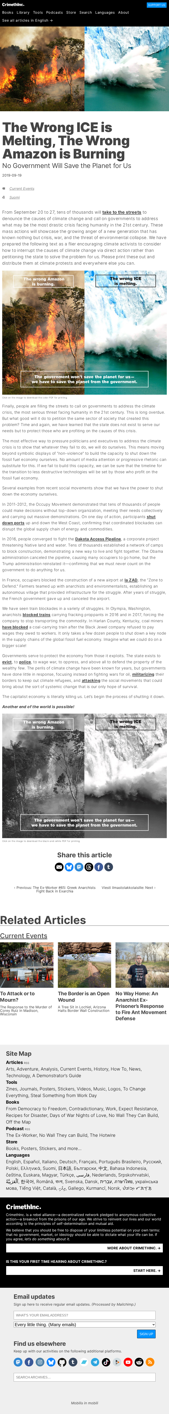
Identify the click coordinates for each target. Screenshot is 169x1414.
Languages (105, 12)
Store (71, 12)
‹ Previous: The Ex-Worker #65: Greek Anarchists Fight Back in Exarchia (55, 889)
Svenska (74, 1181)
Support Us (156, 5)
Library (23, 12)
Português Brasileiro (120, 1161)
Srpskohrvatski (133, 1175)
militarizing (143, 674)
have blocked (15, 627)
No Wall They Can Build (133, 1115)
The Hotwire (103, 1135)
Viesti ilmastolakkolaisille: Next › (129, 887)
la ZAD (131, 580)
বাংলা (58, 1181)
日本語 (64, 1168)
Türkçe (67, 1175)
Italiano (49, 1161)
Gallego (76, 1188)
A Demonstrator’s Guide (56, 1075)
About (123, 12)
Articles (14, 1062)
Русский (152, 1161)
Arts (10, 1069)
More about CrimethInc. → (134, 1248)
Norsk (114, 1188)
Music (99, 1089)
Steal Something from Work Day (64, 1095)
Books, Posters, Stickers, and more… (44, 1148)
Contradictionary (86, 1108)
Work (111, 1108)
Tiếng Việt (29, 1188)
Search (85, 12)
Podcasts (54, 12)
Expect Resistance (138, 1108)
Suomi (14, 197)
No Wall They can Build (63, 1135)
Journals (28, 1089)
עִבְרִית (106, 1181)
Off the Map (18, 1122)
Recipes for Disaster (26, 1115)
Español (31, 1161)
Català (49, 1188)
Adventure (27, 1069)
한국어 (27, 1181)
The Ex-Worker (21, 1135)
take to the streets (121, 212)
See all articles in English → (27, 20)
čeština (13, 1175)
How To (119, 1069)
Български (85, 1168)
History (101, 1069)
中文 (103, 1168)
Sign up (146, 1334)
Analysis (49, 1069)
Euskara (31, 1175)
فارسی (83, 1175)
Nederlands (104, 1175)
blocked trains (37, 614)
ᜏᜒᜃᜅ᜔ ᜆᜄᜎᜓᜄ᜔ (137, 1188)
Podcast (15, 1128)
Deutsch (68, 1161)
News (135, 1069)
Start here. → (147, 1270)
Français (87, 1161)
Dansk (91, 1181)
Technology (18, 1075)
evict (7, 662)
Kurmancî (95, 1188)
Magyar (49, 1175)
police (25, 662)
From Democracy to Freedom (36, 1108)
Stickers (66, 1089)
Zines (11, 1089)
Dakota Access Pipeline (98, 539)
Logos (114, 1089)
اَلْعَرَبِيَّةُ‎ (12, 1181)
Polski (12, 1168)
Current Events (21, 188)
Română (44, 1181)
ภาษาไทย (123, 1181)
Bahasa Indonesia (128, 1168)
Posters (47, 1089)
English (13, 1161)
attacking (91, 680)
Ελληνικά (30, 1168)
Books (7, 12)
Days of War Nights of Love (78, 1115)
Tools (38, 12)
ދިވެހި (62, 1188)
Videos (84, 1089)
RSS (26, 1063)
